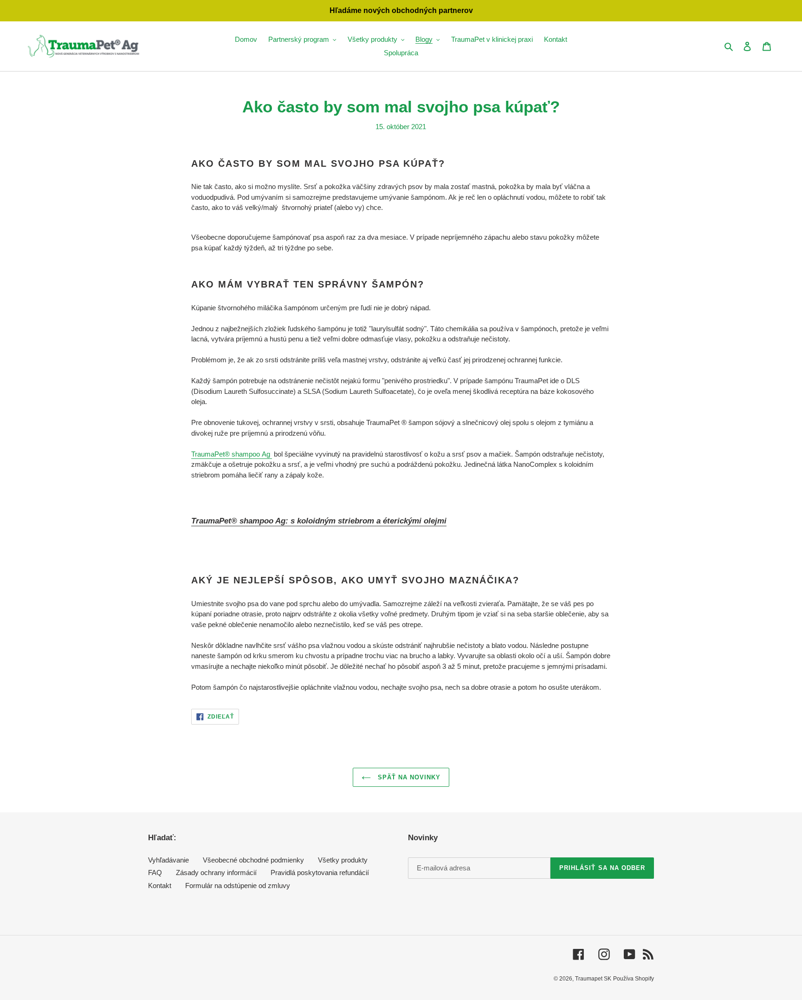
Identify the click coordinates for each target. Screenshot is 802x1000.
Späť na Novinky (408, 777)
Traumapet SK (593, 978)
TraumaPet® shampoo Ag (231, 454)
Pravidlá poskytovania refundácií (320, 872)
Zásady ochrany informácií (216, 872)
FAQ (155, 872)
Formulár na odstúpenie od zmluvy (237, 885)
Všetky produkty (343, 860)
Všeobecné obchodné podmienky (253, 860)
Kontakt (159, 885)
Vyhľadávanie (168, 860)
